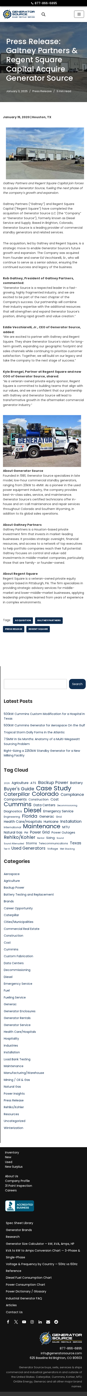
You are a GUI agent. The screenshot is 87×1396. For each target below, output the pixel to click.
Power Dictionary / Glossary (26, 1291)
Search (77, 684)
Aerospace (12, 874)
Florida (29, 816)
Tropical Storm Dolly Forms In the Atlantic (34, 732)
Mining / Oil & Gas (17, 1080)
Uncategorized (14, 1121)
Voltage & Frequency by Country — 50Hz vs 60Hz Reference (41, 1267)
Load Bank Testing (17, 1059)
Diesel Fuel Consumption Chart (29, 1278)
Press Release (42, 91)
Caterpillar (17, 794)
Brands (9, 901)
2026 (7, 783)
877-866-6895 (44, 3)
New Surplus (14, 1167)
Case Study (53, 788)
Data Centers (44, 805)
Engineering (12, 816)
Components (15, 799)
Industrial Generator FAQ (24, 1298)
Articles (11, 1305)
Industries (11, 1045)
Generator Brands (19, 1230)
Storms (31, 843)
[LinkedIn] (40, 1322)
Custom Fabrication (18, 956)
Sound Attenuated (14, 843)
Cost (54, 799)
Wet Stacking (67, 848)
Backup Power (53, 782)
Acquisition (23, 620)
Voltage (52, 848)
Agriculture (20, 783)
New (8, 1157)
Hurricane (51, 821)
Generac (46, 816)
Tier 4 (7, 848)
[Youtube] (24, 1322)
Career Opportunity (18, 908)
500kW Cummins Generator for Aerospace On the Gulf (44, 725)
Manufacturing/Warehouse (24, 1073)
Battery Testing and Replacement (29, 894)
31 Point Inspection (18, 1186)
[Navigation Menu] (79, 14)
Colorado (45, 794)
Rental (40, 838)
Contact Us (14, 1312)
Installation (71, 821)
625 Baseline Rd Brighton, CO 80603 (56, 1358)
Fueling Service (15, 997)
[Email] (48, 1322)
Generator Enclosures (19, 1011)
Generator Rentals (17, 1018)
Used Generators (28, 848)
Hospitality (11, 1038)
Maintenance (41, 826)
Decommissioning (67, 805)
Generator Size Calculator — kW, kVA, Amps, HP (40, 1244)
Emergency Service (58, 811)
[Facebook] (8, 1322)
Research (13, 1237)
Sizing (50, 838)
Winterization (13, 1128)
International (12, 827)
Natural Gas (13, 832)
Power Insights (14, 1093)
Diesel (32, 810)
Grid (59, 816)
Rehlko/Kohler (19, 837)
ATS (33, 783)
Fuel (7, 990)
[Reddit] (56, 1322)
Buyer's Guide (19, 789)
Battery (76, 783)
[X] (16, 1322)
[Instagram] (32, 1322)
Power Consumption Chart (25, 1284)
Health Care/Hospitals (23, 821)
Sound (60, 838)
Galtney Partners (49, 620)
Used (8, 1162)
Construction (39, 799)
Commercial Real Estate (21, 929)
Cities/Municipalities (18, 922)
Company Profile (17, 1181)
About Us (11, 1176)
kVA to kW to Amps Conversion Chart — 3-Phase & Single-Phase (43, 1253)
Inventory (12, 1152)
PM (26, 832)
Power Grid (40, 832)
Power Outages (63, 832)
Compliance (72, 794)
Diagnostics (13, 811)
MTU (66, 827)
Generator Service (17, 1025)
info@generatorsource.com (61, 1353)
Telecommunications (53, 843)
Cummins (18, 804)
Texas (75, 843)
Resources (11, 1114)
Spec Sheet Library (19, 1223)
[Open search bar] (43, 14)
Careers (11, 1190)
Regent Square (38, 629)
